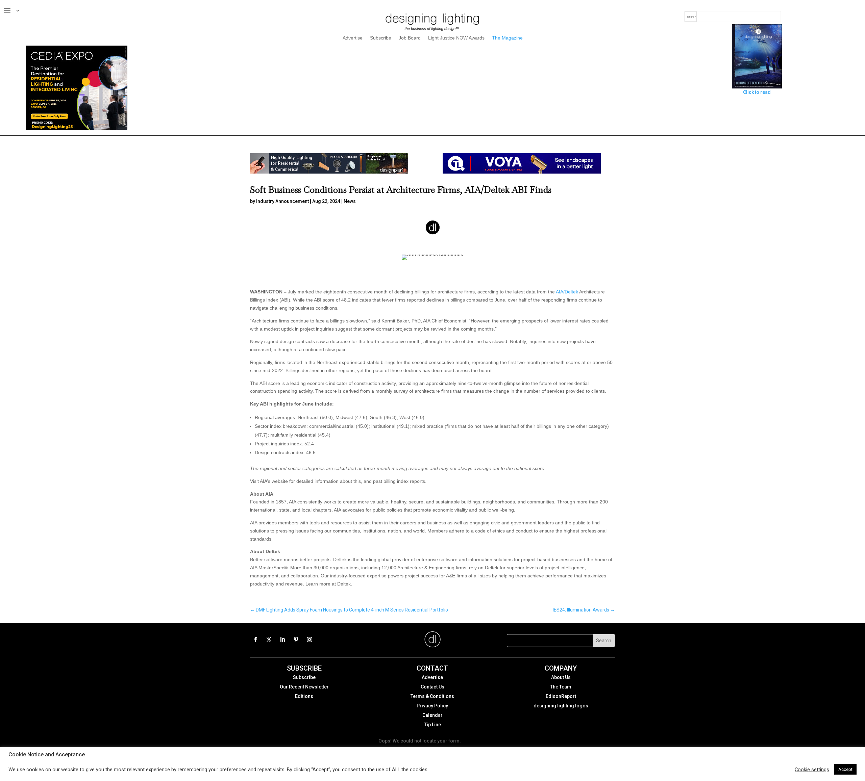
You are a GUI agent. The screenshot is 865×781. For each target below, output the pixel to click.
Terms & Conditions (432, 696)
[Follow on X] (269, 639)
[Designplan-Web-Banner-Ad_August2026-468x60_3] (329, 172)
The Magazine (507, 38)
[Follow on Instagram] (309, 639)
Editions (304, 696)
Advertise (353, 38)
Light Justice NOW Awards (456, 38)
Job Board (410, 38)
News (350, 201)
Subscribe (380, 38)
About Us (561, 677)
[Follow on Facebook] (255, 639)
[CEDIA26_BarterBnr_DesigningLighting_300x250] (76, 128)
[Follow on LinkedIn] (282, 639)
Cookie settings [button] (812, 769)
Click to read (757, 92)
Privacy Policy (432, 705)
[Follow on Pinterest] (296, 639)
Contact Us (432, 686)
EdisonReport (561, 696)
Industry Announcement (282, 201)
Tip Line (432, 724)
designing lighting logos (561, 705)
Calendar (432, 715)
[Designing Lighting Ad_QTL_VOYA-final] (522, 172)
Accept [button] (845, 769)
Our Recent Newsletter (304, 686)
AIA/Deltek (567, 291)
